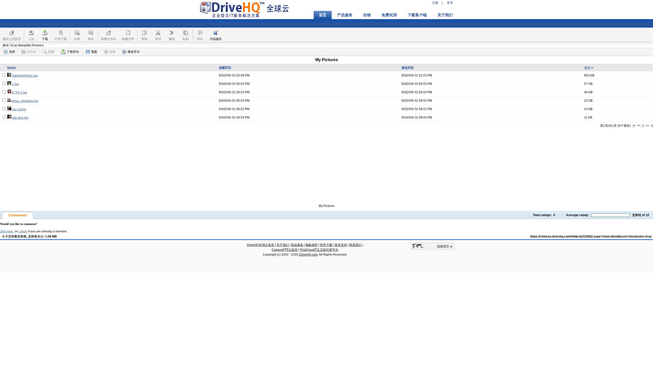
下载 (45, 39)
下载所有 (73, 52)
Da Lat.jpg (19, 109)
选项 (112, 52)
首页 (322, 15)
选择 (12, 52)
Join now (6, 231)
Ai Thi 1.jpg (19, 92)
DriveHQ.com (308, 254)
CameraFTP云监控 (285, 250)
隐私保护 (312, 245)
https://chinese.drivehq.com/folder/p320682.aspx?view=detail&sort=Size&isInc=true (591, 236)
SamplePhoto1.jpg (25, 75)
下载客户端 (417, 15)
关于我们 (445, 15)
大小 (587, 67)
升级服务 (216, 39)
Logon (22, 231)
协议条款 (297, 245)
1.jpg (15, 84)
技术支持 (341, 245)
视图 (94, 52)
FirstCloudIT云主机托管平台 (319, 250)
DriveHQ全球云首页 (260, 245)
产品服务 (345, 15)
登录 (450, 3)
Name (11, 67)
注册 (435, 3)
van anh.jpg (20, 118)
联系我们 (355, 245)
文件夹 (31, 52)
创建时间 (225, 67)
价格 (367, 15)
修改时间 (407, 67)
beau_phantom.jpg (25, 101)
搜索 (51, 52)
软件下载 (326, 245)
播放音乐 (134, 52)
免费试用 (389, 15)
